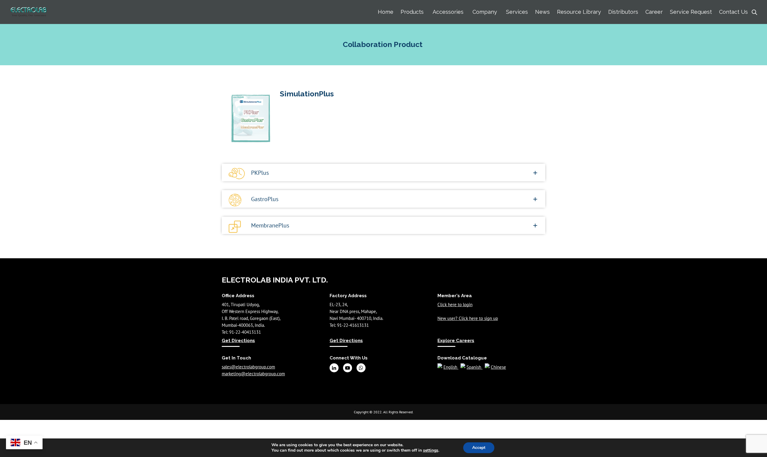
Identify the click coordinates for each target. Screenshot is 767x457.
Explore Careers (455, 340)
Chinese (498, 367)
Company (484, 12)
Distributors (623, 12)
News (542, 12)
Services (517, 12)
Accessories (448, 12)
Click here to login (454, 304)
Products (412, 12)
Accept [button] (478, 447)
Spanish (474, 367)
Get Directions (238, 340)
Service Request (691, 12)
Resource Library (579, 12)
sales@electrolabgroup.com (248, 367)
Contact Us (733, 12)
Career (654, 12)
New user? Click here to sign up (467, 318)
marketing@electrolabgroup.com (253, 373)
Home (385, 12)
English (450, 367)
